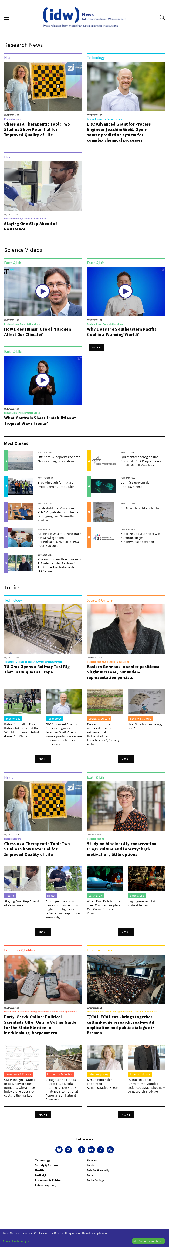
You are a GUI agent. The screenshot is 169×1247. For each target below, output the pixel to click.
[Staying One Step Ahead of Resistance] (43, 186)
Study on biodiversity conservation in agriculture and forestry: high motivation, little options (121, 849)
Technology (42, 1160)
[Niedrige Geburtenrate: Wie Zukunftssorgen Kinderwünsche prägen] (103, 537)
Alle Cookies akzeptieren (148, 1241)
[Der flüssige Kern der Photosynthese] (103, 486)
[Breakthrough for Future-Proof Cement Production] (20, 486)
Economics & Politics (48, 1180)
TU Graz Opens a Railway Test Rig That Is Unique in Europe (37, 669)
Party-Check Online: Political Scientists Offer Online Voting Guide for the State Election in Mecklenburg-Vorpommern (40, 1025)
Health (39, 1170)
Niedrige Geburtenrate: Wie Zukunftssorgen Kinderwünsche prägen (140, 537)
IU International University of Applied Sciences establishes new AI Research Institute (146, 1086)
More (96, 347)
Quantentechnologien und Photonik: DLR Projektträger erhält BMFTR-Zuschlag (141, 461)
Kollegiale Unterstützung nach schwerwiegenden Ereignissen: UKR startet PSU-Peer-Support (59, 539)
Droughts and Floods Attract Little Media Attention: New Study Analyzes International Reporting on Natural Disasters (62, 1090)
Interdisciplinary (46, 1185)
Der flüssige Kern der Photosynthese (136, 484)
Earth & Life (42, 1175)
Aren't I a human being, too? (145, 726)
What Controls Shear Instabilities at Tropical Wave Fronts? (40, 420)
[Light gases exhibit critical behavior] (146, 878)
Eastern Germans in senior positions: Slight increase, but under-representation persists (123, 672)
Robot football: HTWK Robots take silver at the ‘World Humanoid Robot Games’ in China (21, 730)
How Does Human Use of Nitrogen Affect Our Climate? (37, 332)
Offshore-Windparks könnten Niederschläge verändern (59, 459)
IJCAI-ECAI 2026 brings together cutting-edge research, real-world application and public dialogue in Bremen (121, 1025)
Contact (91, 1175)
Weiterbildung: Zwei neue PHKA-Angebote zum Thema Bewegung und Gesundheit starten (58, 514)
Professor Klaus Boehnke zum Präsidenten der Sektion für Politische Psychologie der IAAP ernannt (59, 565)
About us (92, 1160)
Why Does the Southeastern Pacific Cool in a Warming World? (121, 332)
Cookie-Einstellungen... (17, 1241)
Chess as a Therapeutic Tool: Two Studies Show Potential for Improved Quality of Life (37, 129)
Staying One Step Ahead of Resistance (30, 226)
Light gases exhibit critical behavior (141, 903)
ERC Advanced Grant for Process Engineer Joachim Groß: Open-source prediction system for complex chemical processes (119, 132)
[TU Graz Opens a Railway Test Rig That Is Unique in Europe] (43, 629)
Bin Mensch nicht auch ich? (140, 508)
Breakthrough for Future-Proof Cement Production (56, 484)
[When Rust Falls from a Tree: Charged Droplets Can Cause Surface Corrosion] (105, 878)
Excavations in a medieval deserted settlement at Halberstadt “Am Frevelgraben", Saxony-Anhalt (103, 734)
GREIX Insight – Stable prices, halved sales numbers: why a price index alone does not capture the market (19, 1088)
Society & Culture (46, 1165)
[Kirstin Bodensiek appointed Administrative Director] (105, 1057)
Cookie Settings (95, 1180)
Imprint (91, 1165)
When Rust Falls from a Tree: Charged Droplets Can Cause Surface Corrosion (103, 907)
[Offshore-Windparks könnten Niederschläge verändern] (20, 460)
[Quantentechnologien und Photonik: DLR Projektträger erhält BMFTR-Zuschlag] (103, 460)
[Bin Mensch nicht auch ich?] (103, 512)
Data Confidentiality (98, 1170)
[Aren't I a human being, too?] (146, 701)
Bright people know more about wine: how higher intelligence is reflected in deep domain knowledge (64, 909)
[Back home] (84, 17)
